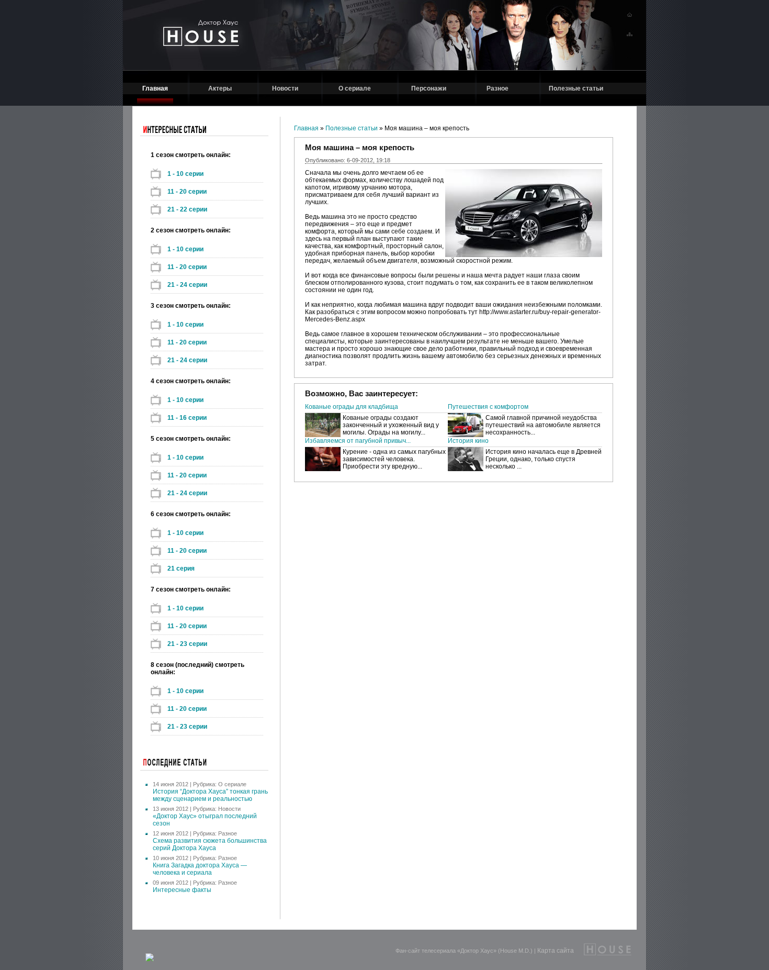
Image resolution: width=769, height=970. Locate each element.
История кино (468, 440)
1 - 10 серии (185, 173)
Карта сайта (555, 950)
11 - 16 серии (187, 417)
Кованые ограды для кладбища (351, 406)
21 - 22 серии (187, 209)
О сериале (354, 88)
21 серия (181, 568)
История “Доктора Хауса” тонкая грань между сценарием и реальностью (210, 795)
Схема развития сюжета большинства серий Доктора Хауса (210, 844)
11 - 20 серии (187, 191)
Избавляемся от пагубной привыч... (358, 440)
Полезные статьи (576, 88)
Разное (497, 88)
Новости (285, 88)
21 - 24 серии (187, 284)
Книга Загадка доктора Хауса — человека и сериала (200, 869)
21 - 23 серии (187, 644)
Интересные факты (182, 890)
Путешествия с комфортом (488, 406)
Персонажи (428, 88)
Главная (155, 88)
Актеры (220, 88)
